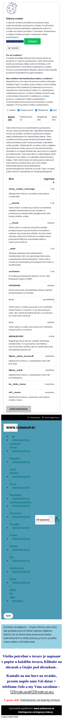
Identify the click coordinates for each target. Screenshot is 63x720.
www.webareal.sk (44, 708)
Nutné (12, 110)
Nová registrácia (52, 417)
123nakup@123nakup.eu (32, 692)
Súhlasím (32, 41)
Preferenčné (26, 110)
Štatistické (43, 110)
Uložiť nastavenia (18, 408)
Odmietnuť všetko (15, 41)
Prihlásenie (35, 417)
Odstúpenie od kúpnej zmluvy (40, 700)
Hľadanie (42, 520)
